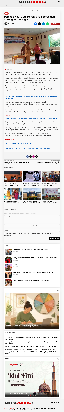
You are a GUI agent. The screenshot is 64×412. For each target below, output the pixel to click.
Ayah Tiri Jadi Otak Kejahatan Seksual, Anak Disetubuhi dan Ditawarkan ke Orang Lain (31, 118)
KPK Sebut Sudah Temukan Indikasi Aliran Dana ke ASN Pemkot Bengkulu (31, 249)
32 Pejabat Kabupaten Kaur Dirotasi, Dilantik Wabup (20, 143)
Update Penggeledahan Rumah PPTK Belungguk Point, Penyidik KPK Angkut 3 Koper (31, 352)
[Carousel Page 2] (30, 326)
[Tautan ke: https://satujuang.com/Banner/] (58, 359)
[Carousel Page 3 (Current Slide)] (32, 326)
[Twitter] (30, 156)
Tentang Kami (33, 409)
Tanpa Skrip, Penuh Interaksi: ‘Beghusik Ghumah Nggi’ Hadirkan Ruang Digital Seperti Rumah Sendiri (30, 324)
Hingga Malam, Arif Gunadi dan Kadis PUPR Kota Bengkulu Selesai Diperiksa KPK (33, 272)
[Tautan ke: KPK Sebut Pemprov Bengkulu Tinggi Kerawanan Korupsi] (8, 267)
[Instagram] (33, 156)
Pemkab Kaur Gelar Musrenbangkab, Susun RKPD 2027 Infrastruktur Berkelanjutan (51, 201)
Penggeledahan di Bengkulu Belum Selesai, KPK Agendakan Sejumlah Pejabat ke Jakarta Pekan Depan (35, 258)
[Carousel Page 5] (35, 326)
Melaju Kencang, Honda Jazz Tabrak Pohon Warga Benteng (17, 162)
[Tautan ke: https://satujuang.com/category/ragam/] (58, 290)
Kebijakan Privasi (45, 408)
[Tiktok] (36, 156)
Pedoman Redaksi (8, 409)
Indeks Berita (26, 408)
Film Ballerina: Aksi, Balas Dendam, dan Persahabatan (48, 162)
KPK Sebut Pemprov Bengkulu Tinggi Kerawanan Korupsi (27, 264)
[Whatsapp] (47, 23)
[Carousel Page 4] (33, 326)
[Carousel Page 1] (28, 326)
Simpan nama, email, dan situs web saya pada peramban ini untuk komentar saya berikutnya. (29, 234)
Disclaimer (18, 408)
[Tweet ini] (39, 23)
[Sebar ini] (35, 23)
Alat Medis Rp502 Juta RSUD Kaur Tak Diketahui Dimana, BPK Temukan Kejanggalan (28, 148)
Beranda (5, 10)
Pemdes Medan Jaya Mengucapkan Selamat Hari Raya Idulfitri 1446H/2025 (26, 393)
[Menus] (5, 2)
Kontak (53, 408)
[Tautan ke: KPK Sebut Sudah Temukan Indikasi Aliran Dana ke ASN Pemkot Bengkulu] (8, 252)
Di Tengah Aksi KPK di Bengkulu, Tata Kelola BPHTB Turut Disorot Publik (34, 346)
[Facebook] (27, 156)
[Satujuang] (32, 2)
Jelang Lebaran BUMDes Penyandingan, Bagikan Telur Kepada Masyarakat (25, 146)
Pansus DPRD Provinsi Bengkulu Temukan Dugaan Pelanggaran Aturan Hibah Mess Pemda (32, 338)
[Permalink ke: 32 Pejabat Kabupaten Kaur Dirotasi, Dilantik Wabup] (51, 176)
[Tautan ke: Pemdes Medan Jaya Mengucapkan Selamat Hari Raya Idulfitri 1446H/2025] (32, 379)
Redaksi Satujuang (13, 24)
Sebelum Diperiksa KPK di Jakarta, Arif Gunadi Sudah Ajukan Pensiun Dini (31, 280)
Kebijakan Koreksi (35, 408)
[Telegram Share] (43, 23)
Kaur (9, 10)
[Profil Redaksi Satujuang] (6, 24)
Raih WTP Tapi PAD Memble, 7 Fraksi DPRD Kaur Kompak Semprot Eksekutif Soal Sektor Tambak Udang (12, 184)
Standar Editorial (24, 409)
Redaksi (16, 409)
